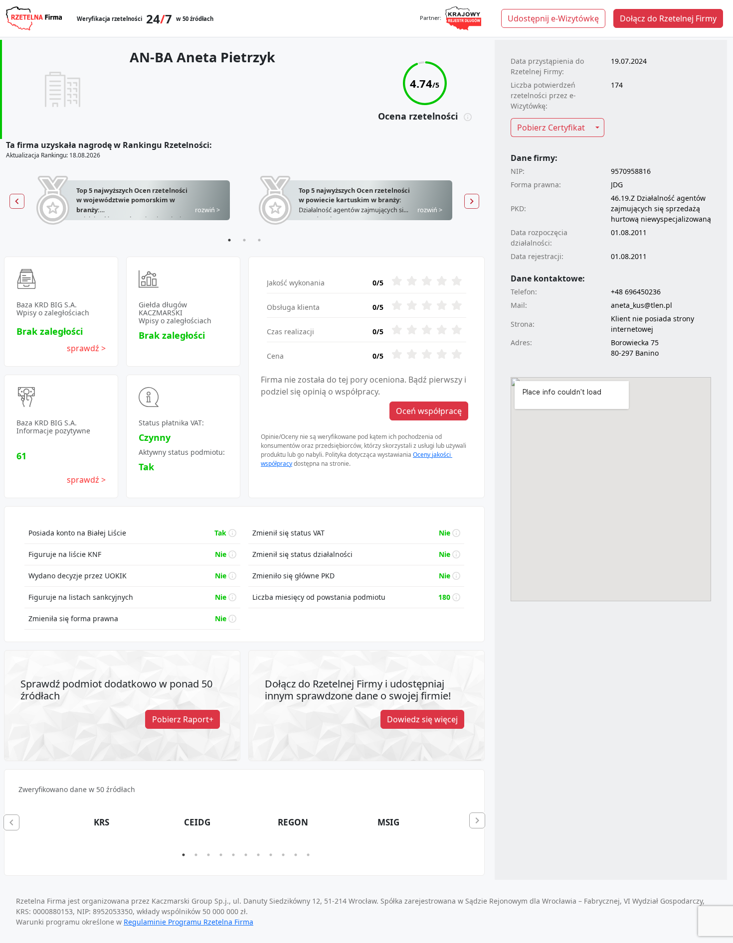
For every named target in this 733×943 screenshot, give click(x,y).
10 (296, 855)
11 (308, 855)
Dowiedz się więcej (422, 719)
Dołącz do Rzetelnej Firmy (668, 18)
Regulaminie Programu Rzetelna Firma (188, 922)
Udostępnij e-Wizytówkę (553, 18)
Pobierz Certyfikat (551, 127)
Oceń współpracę (429, 410)
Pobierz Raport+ (182, 719)
